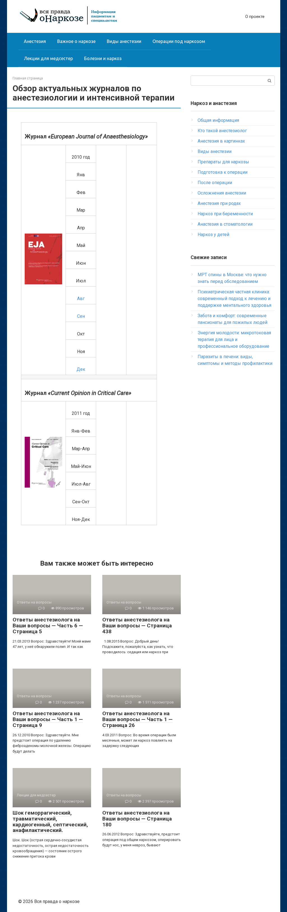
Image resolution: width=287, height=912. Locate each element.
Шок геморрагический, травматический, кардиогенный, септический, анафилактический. (50, 822)
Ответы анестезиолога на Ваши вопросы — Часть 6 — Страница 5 (48, 625)
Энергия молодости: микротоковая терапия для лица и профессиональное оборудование (234, 339)
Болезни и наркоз (103, 58)
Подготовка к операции (222, 172)
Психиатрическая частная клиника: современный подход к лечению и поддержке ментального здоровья (234, 298)
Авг (81, 298)
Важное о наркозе (76, 41)
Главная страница (28, 78)
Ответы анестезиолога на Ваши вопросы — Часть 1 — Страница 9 (48, 719)
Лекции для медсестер (48, 58)
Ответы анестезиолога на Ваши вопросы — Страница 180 (137, 819)
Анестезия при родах (219, 203)
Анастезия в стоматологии (225, 224)
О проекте (255, 16)
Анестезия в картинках (221, 141)
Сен (81, 316)
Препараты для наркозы (223, 161)
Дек (81, 369)
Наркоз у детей (213, 234)
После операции (215, 182)
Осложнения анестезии (222, 193)
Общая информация (218, 120)
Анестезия (35, 41)
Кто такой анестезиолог (222, 130)
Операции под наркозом (178, 41)
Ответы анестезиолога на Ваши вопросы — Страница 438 (137, 625)
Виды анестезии (124, 41)
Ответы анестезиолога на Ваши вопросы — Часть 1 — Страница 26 (137, 719)
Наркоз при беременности (225, 213)
